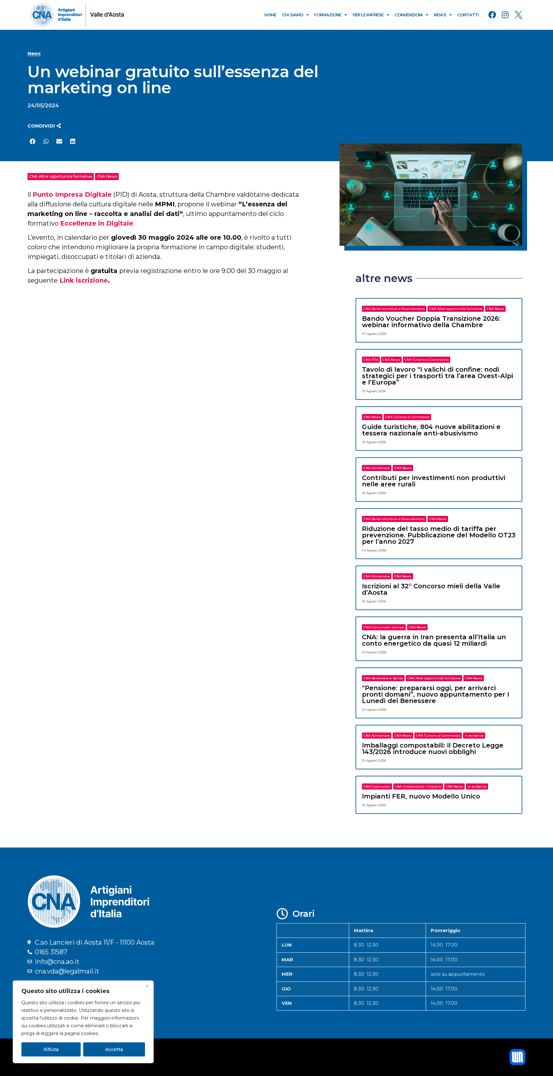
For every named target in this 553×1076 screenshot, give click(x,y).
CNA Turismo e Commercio (427, 360)
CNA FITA (371, 360)
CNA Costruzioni (377, 786)
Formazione (327, 14)
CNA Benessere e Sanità (383, 678)
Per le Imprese (368, 14)
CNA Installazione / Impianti (418, 786)
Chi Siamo (292, 14)
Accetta (114, 1049)
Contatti (468, 14)
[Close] (147, 986)
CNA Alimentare (377, 468)
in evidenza (474, 735)
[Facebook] (492, 15)
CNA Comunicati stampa (384, 627)
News (440, 14)
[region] (83, 1022)
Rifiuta (51, 1049)
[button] (44, 125)
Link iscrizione (84, 280)
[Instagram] (505, 15)
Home (270, 14)
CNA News (107, 176)
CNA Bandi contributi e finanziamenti (394, 309)
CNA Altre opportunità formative (60, 176)
